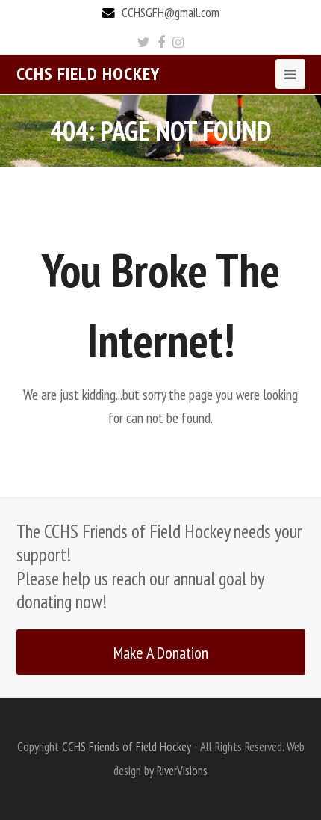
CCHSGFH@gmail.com (170, 12)
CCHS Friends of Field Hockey (126, 747)
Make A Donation (160, 652)
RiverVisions (182, 770)
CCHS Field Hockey (88, 73)
